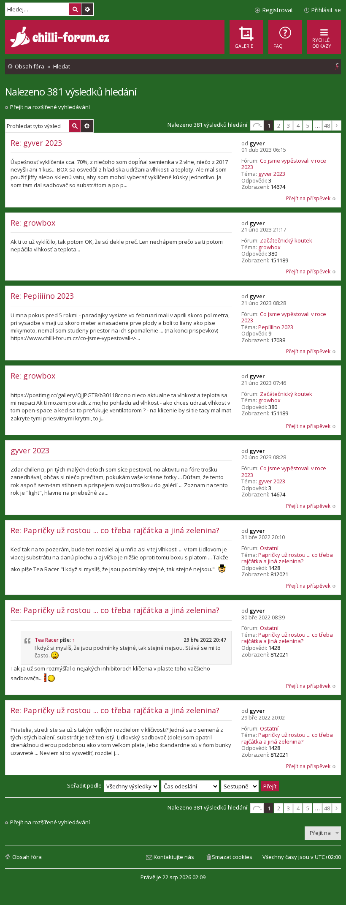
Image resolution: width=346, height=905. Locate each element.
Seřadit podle (84, 785)
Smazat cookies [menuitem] (232, 857)
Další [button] (336, 125)
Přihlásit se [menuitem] (326, 10)
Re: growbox (33, 223)
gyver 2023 (271, 173)
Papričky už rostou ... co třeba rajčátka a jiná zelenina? (287, 558)
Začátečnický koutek (286, 240)
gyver (257, 143)
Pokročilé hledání (87, 9)
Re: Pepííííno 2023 (42, 296)
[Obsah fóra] (60, 38)
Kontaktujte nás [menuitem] (174, 857)
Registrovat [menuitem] (277, 10)
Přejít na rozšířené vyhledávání (50, 107)
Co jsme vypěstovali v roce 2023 (283, 164)
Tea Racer (47, 640)
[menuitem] (285, 37)
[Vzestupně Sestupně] (240, 785)
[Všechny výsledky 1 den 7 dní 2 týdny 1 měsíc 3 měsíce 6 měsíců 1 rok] (131, 785)
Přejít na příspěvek (308, 198)
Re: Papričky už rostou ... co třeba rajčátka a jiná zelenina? (115, 530)
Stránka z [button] (257, 125)
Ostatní (269, 548)
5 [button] (307, 125)
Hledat (75, 9)
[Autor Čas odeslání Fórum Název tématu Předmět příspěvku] (190, 785)
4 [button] (298, 125)
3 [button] (288, 125)
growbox (269, 247)
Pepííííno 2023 (275, 327)
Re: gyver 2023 (36, 143)
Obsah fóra (27, 857)
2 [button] (278, 125)
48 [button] (327, 125)
